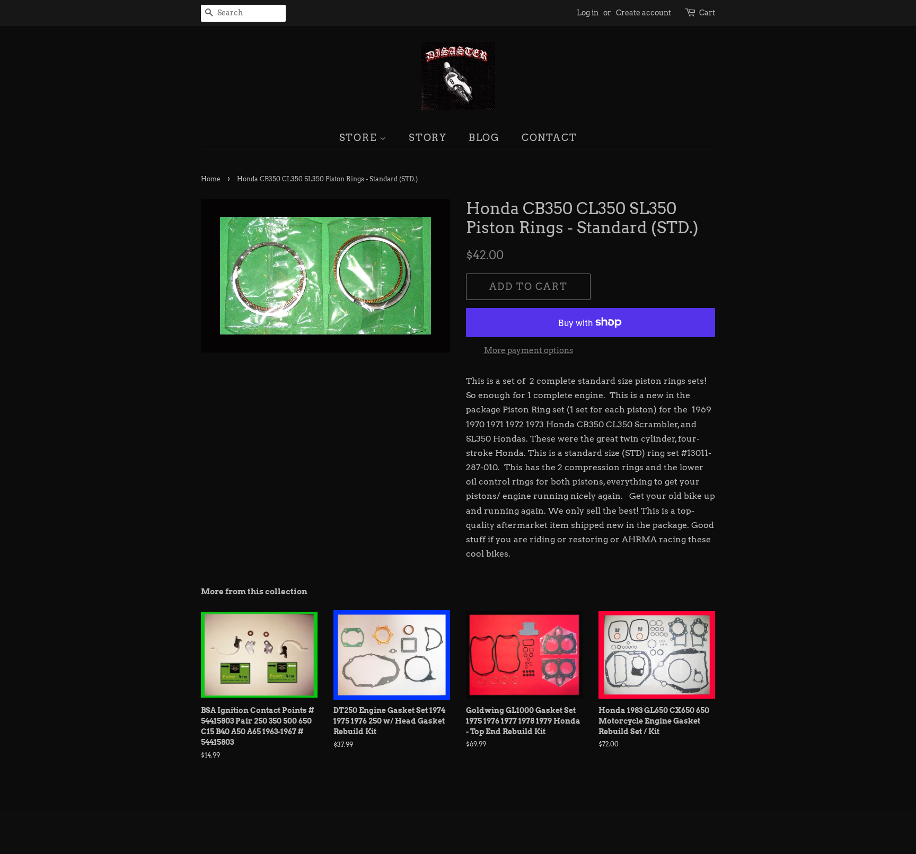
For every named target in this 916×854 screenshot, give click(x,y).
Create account (643, 12)
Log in (587, 12)
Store (359, 137)
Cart (707, 12)
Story (428, 137)
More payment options (528, 350)
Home (211, 179)
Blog (484, 137)
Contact (549, 137)
